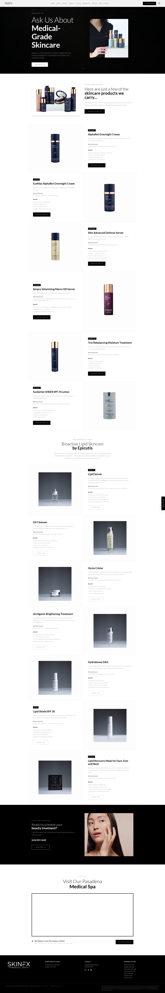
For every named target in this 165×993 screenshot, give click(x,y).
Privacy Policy (45, 986)
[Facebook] (88, 970)
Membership (86, 3)
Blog (100, 3)
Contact (106, 3)
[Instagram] (85, 970)
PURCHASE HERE (96, 165)
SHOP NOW (38, 64)
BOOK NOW (39, 847)
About (58, 3)
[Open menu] (159, 3)
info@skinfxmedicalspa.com (92, 965)
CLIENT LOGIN (149, 3)
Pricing (79, 3)
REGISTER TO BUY (93, 111)
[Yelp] (91, 970)
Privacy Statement (143, 988)
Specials (94, 3)
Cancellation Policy (54, 986)
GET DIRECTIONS (123, 942)
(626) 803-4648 (39, 840)
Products (72, 3)
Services (64, 3)
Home (53, 3)
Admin (60, 986)
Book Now (163, 503)
